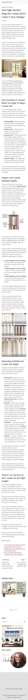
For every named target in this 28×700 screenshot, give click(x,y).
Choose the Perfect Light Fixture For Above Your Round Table (7, 564)
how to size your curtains (17, 534)
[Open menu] (24, 2)
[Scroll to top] (24, 697)
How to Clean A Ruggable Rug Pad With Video (21, 563)
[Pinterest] (10, 679)
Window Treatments (7, 7)
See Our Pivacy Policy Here (14, 689)
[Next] (24, 595)
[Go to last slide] (4, 595)
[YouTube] (14, 679)
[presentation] (14, 588)
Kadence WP (17, 697)
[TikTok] (18, 679)
